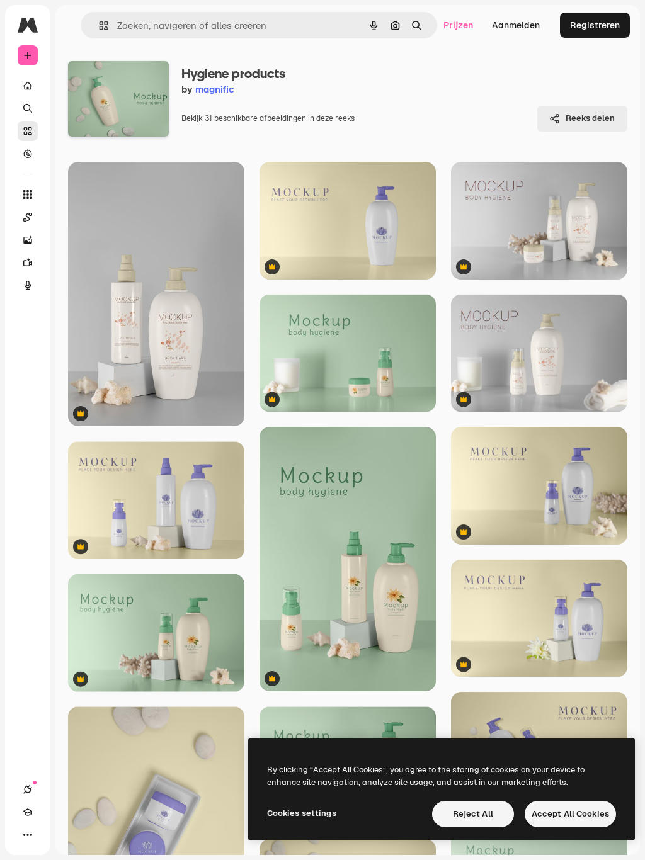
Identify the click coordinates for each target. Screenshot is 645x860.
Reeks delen (590, 118)
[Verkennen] (28, 154)
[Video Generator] (28, 262)
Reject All (473, 813)
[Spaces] (28, 217)
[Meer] (28, 835)
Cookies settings (301, 813)
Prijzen (458, 25)
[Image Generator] (28, 240)
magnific (214, 89)
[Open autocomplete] (98, 25)
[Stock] (28, 131)
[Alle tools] (28, 194)
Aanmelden (516, 25)
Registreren (595, 25)
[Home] (28, 86)
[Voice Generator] (28, 285)
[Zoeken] (28, 108)
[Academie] (28, 812)
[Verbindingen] (28, 789)
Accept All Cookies (570, 813)
